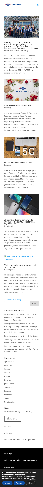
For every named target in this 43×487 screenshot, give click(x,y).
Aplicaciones (9, 361)
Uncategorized (10, 226)
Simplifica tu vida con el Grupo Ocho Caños (21, 336)
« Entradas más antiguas (13, 300)
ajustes (32, 479)
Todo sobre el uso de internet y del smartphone (20, 266)
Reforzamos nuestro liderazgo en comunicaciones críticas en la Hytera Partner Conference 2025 (21, 349)
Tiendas (7, 398)
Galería (7, 376)
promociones (9, 383)
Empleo (7, 369)
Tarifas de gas (9, 387)
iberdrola (7, 380)
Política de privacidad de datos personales (20, 439)
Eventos (17, 50)
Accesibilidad (9, 467)
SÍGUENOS (13, 418)
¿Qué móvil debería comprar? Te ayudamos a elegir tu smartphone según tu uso (19, 222)
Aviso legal (8, 433)
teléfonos (8, 395)
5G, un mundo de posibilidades (18, 162)
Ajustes (30, 483)
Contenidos (8, 50)
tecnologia (25, 50)
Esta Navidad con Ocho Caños (17, 105)
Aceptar (7, 483)
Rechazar (19, 483)
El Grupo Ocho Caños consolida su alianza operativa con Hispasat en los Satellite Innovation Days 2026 (20, 317)
